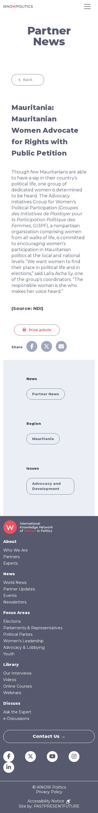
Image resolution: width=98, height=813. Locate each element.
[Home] (18, 6)
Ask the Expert (17, 712)
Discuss (11, 703)
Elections (12, 621)
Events (10, 595)
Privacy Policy (49, 792)
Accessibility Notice (46, 801)
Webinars (12, 692)
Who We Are (15, 550)
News (9, 573)
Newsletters (14, 602)
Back (27, 79)
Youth (8, 653)
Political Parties (17, 634)
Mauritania (43, 438)
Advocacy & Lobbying (24, 647)
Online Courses (17, 686)
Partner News (45, 394)
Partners (11, 556)
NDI (37, 308)
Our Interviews (17, 673)
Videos (9, 679)
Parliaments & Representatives (32, 627)
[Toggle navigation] (87, 6)
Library (11, 664)
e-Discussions (16, 718)
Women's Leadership (23, 640)
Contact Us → (49, 736)
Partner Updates (19, 589)
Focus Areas (16, 612)
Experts (10, 563)
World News (14, 582)
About (9, 541)
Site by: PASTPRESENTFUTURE (49, 806)
